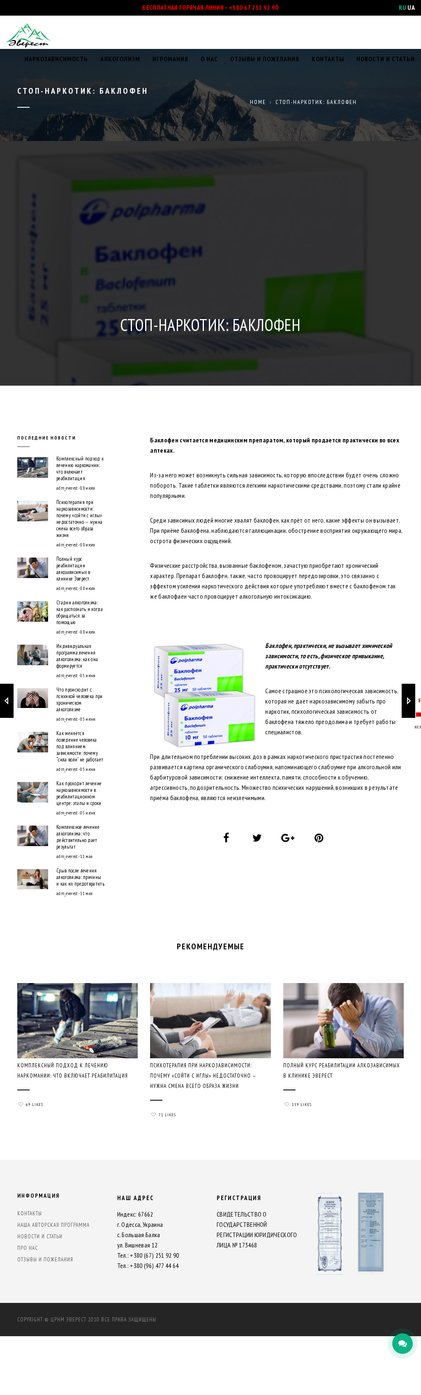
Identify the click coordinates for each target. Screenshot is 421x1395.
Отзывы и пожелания (264, 59)
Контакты (328, 59)
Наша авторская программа (53, 1224)
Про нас (27, 1248)
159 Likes (302, 1104)
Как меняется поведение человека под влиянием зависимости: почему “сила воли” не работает (79, 746)
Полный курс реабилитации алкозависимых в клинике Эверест (73, 569)
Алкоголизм (120, 59)
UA (411, 7)
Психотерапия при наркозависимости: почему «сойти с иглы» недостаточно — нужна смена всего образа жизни (79, 519)
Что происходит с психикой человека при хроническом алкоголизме (79, 700)
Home (258, 102)
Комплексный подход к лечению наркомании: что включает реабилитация (80, 469)
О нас (209, 59)
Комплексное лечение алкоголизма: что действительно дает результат (77, 837)
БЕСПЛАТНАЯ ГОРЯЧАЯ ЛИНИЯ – (185, 7)
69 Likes (34, 1104)
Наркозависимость (56, 59)
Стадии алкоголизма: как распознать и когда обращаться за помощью (79, 612)
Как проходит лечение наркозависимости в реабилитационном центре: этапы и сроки (79, 793)
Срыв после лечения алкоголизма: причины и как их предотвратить (80, 877)
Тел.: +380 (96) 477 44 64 (148, 1265)
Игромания (170, 59)
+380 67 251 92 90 (253, 7)
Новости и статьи (385, 59)
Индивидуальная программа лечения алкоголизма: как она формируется (77, 656)
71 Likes (167, 1114)
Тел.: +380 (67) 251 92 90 (148, 1255)
